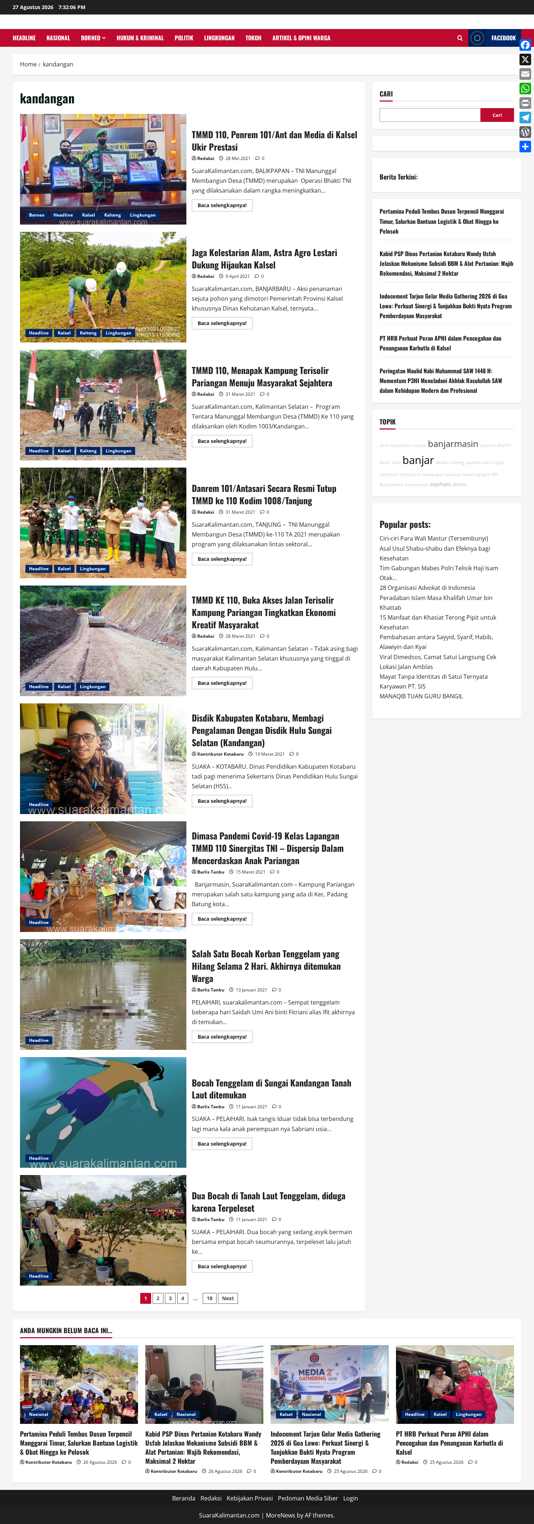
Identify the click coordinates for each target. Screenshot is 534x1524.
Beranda (183, 1498)
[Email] (525, 74)
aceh (396, 462)
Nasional (58, 37)
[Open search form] (460, 38)
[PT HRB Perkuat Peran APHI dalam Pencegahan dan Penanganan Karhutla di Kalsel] (455, 1384)
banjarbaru (401, 445)
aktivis (459, 484)
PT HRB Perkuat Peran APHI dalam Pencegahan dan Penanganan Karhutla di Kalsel (449, 1443)
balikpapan (433, 474)
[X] (525, 59)
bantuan (453, 474)
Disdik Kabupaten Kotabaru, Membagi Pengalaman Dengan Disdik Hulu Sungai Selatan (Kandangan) (103, 758)
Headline (24, 37)
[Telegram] (525, 117)
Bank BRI (489, 474)
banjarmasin (453, 444)
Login (350, 1498)
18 (210, 1298)
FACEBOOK (503, 37)
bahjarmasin (417, 484)
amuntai (487, 445)
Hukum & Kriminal (140, 37)
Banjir (385, 462)
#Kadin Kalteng (450, 462)
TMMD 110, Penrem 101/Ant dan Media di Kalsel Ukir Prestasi (103, 169)
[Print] (525, 103)
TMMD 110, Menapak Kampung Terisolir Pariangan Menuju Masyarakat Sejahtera (103, 405)
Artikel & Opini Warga (301, 37)
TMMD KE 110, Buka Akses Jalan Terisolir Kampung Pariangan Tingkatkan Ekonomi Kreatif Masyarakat (103, 641)
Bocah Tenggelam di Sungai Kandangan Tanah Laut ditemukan (103, 1112)
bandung (471, 474)
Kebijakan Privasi (250, 1498)
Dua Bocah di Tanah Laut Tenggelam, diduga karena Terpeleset (103, 1230)
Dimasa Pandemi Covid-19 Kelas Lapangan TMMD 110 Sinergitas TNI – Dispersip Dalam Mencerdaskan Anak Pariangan (103, 876)
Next (228, 1298)
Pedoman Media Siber (308, 1498)
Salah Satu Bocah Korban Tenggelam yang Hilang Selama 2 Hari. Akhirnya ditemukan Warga (103, 994)
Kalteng (112, 215)
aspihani (440, 484)
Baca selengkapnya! (225, 206)
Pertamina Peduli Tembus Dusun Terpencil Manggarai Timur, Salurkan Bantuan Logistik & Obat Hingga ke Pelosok (442, 221)
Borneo (90, 37)
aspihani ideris (479, 462)
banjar (418, 460)
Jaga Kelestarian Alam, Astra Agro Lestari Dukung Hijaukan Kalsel (103, 287)
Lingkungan (219, 37)
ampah (419, 445)
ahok (384, 445)
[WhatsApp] (525, 88)
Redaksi (205, 158)
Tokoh (254, 37)
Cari (386, 93)
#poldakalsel (392, 484)
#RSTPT (504, 445)
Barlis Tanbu (210, 872)
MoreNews (280, 1515)
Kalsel (88, 215)
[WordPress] (525, 132)
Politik (184, 37)
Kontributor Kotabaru (220, 754)
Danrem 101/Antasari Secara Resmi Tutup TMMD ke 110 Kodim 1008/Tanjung (103, 523)
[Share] (525, 146)
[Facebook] (525, 45)
